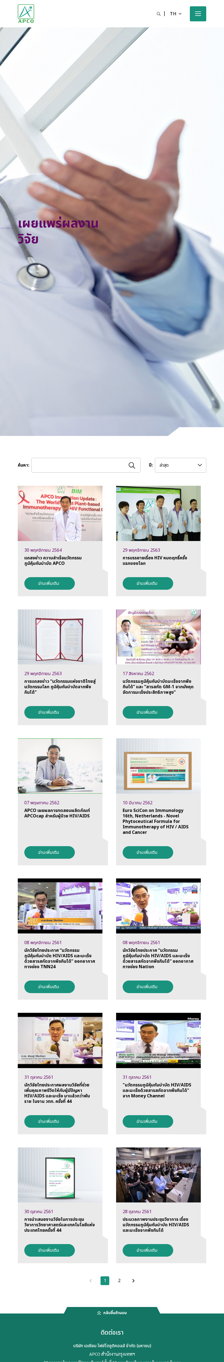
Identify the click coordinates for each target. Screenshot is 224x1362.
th (173, 14)
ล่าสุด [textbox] (164, 465)
